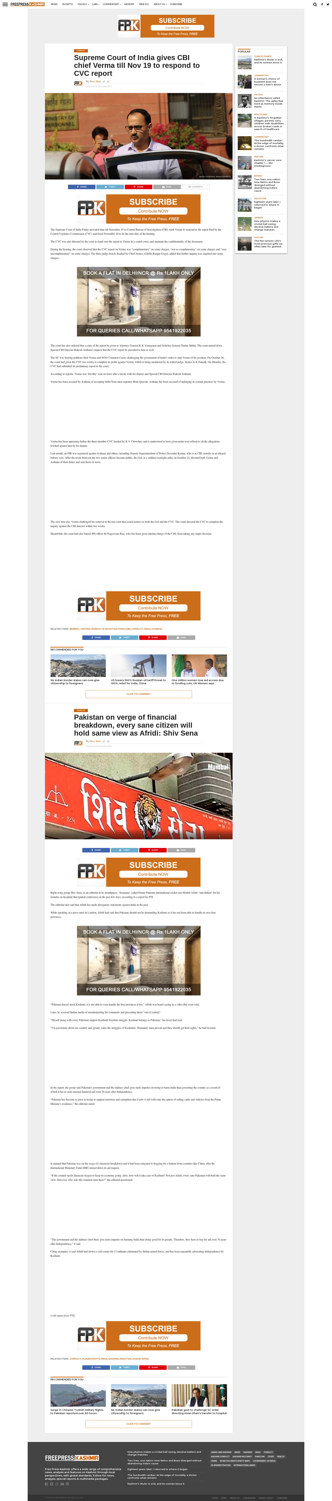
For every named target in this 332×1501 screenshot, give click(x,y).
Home (215, 1498)
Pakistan (125, 1359)
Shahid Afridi (140, 1359)
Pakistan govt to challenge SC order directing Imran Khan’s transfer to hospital (199, 1411)
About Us (159, 4)
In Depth (67, 4)
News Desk (95, 81)
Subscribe (176, 4)
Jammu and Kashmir (221, 1452)
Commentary (111, 4)
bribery (74, 629)
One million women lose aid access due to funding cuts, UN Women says (198, 682)
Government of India (264, 1461)
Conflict (137, 629)
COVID (271, 1456)
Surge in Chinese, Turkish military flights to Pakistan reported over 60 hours (76, 1411)
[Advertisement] (138, 411)
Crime (214, 1461)
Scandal (156, 629)
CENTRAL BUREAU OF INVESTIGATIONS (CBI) (105, 629)
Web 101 (144, 4)
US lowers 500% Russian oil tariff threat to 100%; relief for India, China (138, 682)
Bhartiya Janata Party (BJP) (235, 1461)
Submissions (249, 1498)
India (147, 629)
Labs (95, 4)
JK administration (220, 1465)
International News (244, 1465)
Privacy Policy (266, 1498)
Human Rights (91, 1359)
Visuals (82, 4)
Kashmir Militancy (242, 1456)
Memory (129, 4)
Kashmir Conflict (220, 1456)
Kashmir (113, 1359)
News (54, 4)
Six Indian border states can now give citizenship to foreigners (75, 682)
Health (280, 1456)
